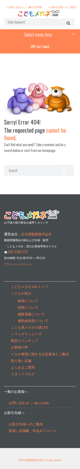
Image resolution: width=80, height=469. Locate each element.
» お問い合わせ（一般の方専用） (25, 7)
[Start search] (67, 22)
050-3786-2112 (18, 251)
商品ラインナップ (24, 340)
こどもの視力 (21, 293)
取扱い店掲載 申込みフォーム (33, 430)
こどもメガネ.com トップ (29, 286)
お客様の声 (19, 347)
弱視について (28, 307)
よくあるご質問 (23, 367)
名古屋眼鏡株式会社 (36, 233)
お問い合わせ (30, 402)
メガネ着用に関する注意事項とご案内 (40, 353)
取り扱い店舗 (21, 360)
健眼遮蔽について (31, 313)
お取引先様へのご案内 (26, 423)
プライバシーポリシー (18, 264)
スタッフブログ (23, 373)
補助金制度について (33, 320)
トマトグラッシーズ (26, 333)
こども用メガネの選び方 (29, 327)
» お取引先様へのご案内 (62, 7)
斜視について (28, 300)
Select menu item (38, 34)
